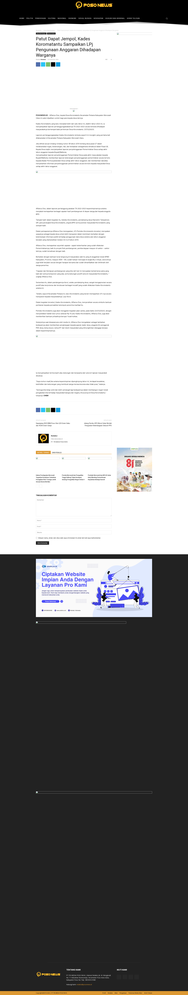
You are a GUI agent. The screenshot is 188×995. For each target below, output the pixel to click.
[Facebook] (155, 18)
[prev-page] (37, 486)
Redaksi (43, 59)
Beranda (38, 30)
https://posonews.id (57, 439)
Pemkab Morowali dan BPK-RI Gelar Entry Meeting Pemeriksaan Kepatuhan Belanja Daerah (99, 477)
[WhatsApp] (48, 64)
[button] (167, 18)
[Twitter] (162, 18)
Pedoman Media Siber (135, 993)
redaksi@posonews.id (84, 984)
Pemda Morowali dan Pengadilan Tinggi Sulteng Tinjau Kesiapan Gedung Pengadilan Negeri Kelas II (73, 477)
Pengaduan (123, 993)
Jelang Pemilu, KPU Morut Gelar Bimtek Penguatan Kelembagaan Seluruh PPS (98, 424)
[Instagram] (159, 18)
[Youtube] (136, 977)
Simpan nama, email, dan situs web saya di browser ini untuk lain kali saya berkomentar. (69, 538)
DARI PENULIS (57, 452)
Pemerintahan (51, 33)
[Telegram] (58, 64)
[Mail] (131, 977)
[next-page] (40, 486)
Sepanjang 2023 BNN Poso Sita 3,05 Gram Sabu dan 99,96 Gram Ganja (53, 424)
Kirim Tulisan (148, 993)
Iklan (116, 993)
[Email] (53, 64)
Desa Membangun (49, 30)
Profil (104, 993)
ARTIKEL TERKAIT (43, 452)
